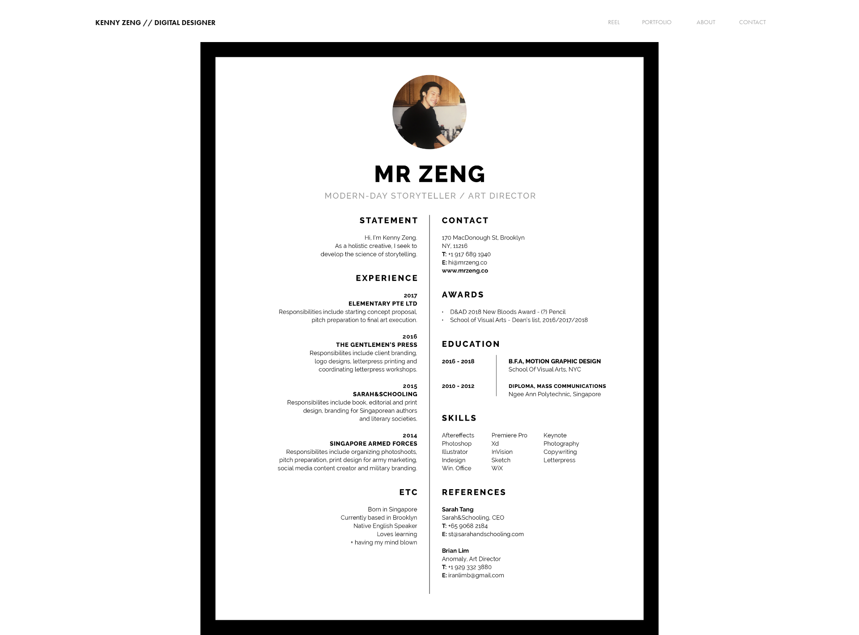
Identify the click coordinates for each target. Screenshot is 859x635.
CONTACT (752, 22)
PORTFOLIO (657, 22)
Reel (614, 22)
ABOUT (706, 22)
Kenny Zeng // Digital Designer (155, 22)
